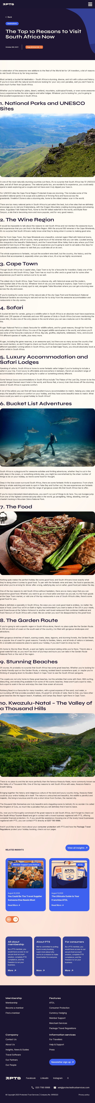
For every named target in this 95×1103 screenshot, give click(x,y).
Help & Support (56, 1044)
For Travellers (55, 1039)
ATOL (52, 1002)
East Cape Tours (60, 347)
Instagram (58, 1078)
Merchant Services (58, 1023)
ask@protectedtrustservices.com (73, 1087)
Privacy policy (84, 1095)
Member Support (57, 1018)
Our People (11, 1065)
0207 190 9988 (53, 820)
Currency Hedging (58, 1013)
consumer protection (47, 827)
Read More (13, 905)
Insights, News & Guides (17, 1049)
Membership (11, 1002)
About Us (10, 1044)
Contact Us (11, 1039)
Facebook (31, 1078)
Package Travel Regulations (62, 1028)
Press (52, 1049)
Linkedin (44, 1078)
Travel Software (13, 1055)
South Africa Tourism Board (15, 815)
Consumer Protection (59, 1008)
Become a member (15, 1008)
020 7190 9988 (42, 1087)
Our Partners (12, 1060)
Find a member (13, 1013)
